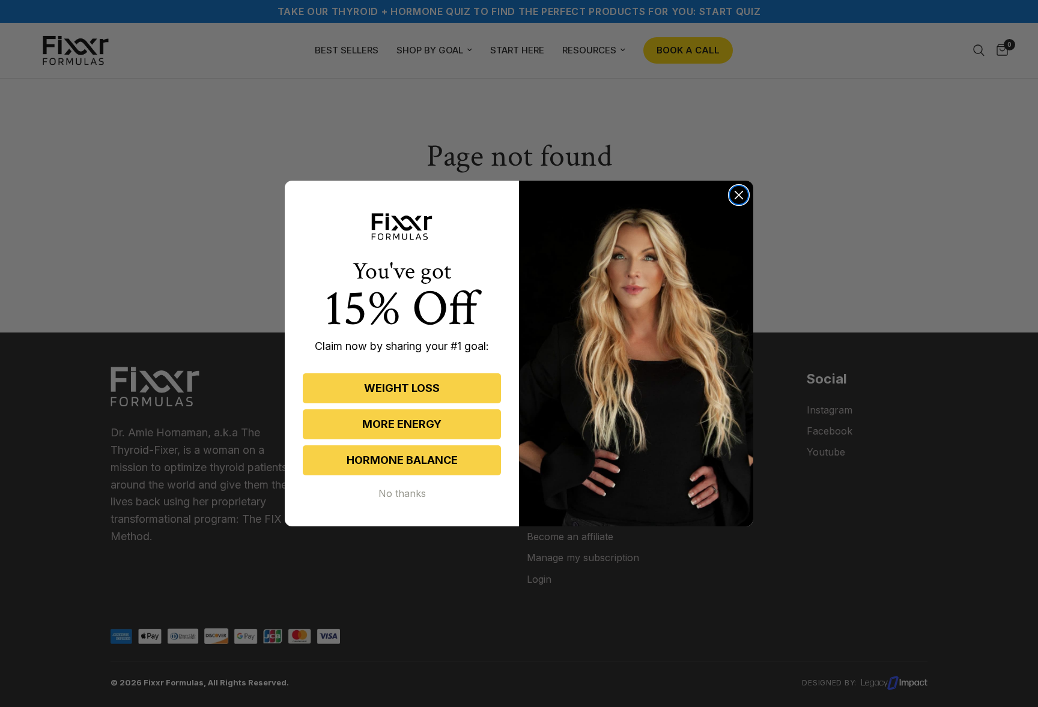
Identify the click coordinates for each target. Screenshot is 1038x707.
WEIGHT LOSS (402, 388)
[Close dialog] (738, 195)
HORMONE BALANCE (402, 460)
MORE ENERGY (402, 424)
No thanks (402, 493)
